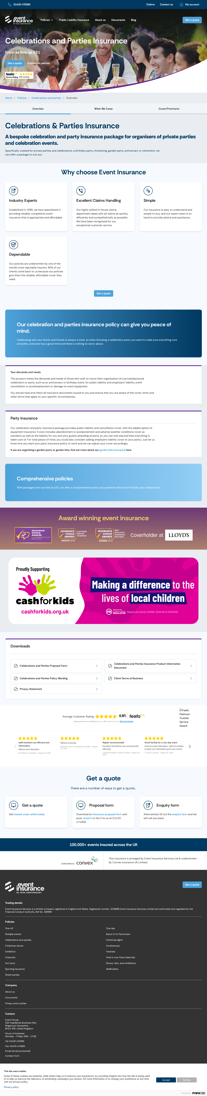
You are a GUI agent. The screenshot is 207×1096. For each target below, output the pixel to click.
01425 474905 (17, 1046)
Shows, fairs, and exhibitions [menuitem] (121, 963)
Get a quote (192, 20)
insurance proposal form (107, 814)
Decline (187, 1080)
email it (87, 818)
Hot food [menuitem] (10, 963)
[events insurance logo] (19, 20)
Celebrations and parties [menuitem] (18, 939)
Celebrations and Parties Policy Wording (43, 678)
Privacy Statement (31, 689)
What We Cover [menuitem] (103, 108)
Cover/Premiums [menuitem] (169, 108)
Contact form (12, 1055)
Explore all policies (39, 63)
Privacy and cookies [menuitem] (15, 1003)
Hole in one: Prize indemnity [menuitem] (120, 957)
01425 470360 (22, 4)
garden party (115, 150)
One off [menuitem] (9, 928)
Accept (166, 1080)
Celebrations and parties (46, 98)
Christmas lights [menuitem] (114, 939)
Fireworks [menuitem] (10, 957)
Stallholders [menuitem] (112, 969)
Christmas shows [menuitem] (14, 945)
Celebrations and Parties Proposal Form (43, 665)
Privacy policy (11, 1087)
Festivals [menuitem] (110, 951)
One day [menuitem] (110, 928)
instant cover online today (29, 814)
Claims (150, 4)
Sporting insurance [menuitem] (15, 969)
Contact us (166, 4)
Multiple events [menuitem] (13, 934)
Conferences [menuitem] (113, 945)
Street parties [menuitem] (12, 974)
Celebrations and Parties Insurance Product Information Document (147, 665)
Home (8, 98)
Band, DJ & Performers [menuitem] (118, 934)
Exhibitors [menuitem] (10, 951)
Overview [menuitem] (38, 108)
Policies (22, 98)
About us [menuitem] (10, 991)
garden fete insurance (112, 450)
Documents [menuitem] (118, 20)
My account (192, 4)
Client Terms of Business (128, 678)
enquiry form (179, 814)
